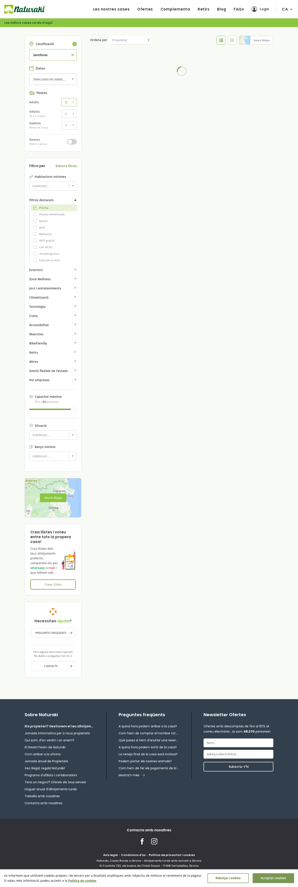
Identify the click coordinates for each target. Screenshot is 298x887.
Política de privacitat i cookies (172, 855)
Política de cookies (82, 880)
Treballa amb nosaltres (42, 796)
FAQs (239, 9)
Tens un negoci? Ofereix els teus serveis (55, 782)
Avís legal (110, 855)
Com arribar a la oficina (43, 754)
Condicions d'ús (133, 855)
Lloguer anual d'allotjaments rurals (51, 789)
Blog (221, 9)
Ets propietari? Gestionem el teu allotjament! (59, 726)
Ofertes (145, 9)
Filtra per (37, 166)
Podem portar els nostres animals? (145, 761)
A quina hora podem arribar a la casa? (148, 726)
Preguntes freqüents (50, 633)
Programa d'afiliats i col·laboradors (51, 775)
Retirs (203, 9)
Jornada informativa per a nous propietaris (57, 733)
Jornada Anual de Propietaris (46, 761)
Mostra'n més (129, 775)
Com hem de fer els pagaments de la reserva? (149, 768)
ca (285, 9)
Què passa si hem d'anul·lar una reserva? (149, 740)
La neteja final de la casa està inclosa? (148, 754)
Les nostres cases (111, 9)
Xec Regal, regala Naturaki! (45, 768)
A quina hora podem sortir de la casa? (148, 747)
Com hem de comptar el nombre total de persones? (149, 733)
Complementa (175, 9)
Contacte (51, 666)
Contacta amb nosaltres (43, 803)
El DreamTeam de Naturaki (45, 747)
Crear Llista (53, 584)
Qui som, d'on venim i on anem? (49, 740)
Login (264, 9)
